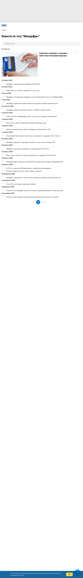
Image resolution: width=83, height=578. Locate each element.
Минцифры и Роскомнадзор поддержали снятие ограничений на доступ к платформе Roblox (34, 97)
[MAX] (31, 25)
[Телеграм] (16, 25)
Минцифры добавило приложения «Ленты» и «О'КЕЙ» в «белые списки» (28, 110)
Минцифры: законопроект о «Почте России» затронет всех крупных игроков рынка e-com (33, 177)
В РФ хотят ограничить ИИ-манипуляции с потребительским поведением (28, 168)
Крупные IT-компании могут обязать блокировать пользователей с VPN (28, 129)
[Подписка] (61, 25)
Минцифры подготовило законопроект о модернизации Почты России (27, 149)
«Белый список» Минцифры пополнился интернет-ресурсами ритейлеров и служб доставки (34, 190)
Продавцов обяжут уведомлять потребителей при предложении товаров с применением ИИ (34, 162)
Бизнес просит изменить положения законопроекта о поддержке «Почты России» (31, 155)
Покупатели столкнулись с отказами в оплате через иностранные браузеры (53, 54)
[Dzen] (38, 25)
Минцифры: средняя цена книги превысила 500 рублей (23, 84)
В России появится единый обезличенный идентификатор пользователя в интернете (32, 197)
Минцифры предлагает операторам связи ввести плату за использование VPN (30, 142)
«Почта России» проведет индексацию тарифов (21, 184)
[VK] (24, 25)
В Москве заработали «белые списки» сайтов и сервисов (23, 171)
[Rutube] (53, 25)
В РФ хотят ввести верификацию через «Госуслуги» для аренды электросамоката (31, 116)
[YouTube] (46, 25)
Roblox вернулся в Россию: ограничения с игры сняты (22, 90)
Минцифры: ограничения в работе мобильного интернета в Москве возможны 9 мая (32, 103)
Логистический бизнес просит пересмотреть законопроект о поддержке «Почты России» (33, 136)
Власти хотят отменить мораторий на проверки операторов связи (26, 123)
